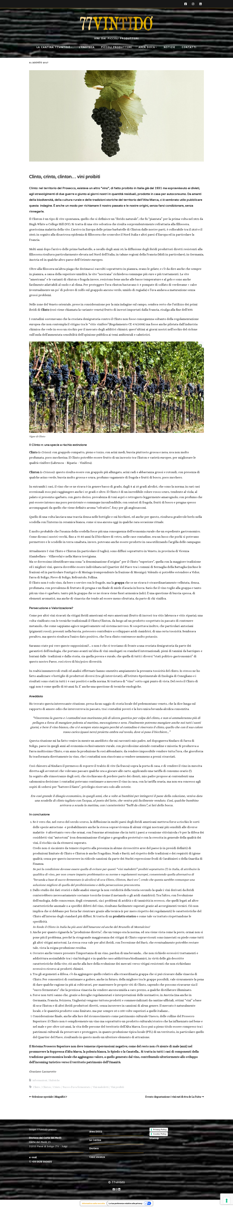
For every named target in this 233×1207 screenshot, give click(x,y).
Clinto (36, 1087)
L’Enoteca (87, 47)
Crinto (56, 1087)
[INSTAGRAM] (193, 4)
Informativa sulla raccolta (93, 1203)
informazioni (40, 1080)
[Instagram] (116, 1189)
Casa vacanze (97, 1157)
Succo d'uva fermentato (76, 1087)
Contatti (189, 47)
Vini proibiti (117, 1087)
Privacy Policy (160, 1129)
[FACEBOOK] (186, 4)
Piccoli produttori (116, 47)
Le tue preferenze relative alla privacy (125, 1203)
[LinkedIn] (119, 1189)
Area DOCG (147, 47)
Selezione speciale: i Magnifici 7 (49, 1096)
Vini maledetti (100, 1087)
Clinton (46, 1087)
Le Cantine (95, 1140)
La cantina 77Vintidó (53, 47)
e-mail (33, 1157)
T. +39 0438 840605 (40, 1161)
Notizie (169, 47)
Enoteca (94, 1148)
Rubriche (54, 1080)
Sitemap (154, 1138)
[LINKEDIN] (201, 4)
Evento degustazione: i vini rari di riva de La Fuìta (173, 1096)
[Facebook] (114, 1189)
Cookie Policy (159, 1134)
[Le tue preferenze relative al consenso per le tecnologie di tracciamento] (226, 1200)
